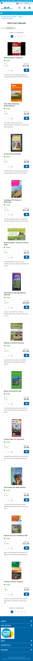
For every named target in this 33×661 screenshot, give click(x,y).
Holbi (17, 659)
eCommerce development (8, 659)
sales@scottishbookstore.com (2, 3)
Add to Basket (26, 70)
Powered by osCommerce (25, 659)
